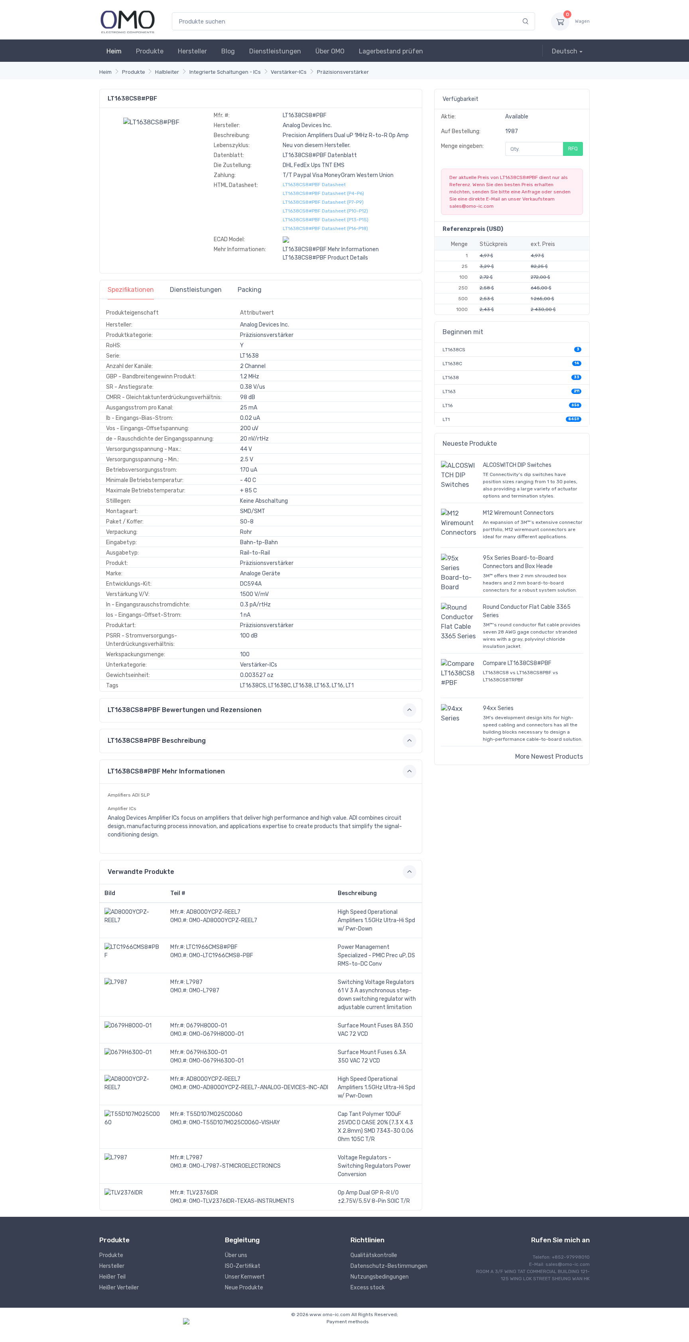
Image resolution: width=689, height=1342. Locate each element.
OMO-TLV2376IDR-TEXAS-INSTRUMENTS (241, 1201)
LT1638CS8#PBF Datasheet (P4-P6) (323, 193)
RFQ (573, 149)
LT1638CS (454, 349)
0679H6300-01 (206, 1052)
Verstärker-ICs (289, 72)
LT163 (449, 391)
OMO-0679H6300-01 (216, 1060)
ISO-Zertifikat (242, 1266)
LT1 (446, 419)
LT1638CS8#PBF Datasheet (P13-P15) (325, 219)
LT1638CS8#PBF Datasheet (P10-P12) (325, 211)
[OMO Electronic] (127, 21)
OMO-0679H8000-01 (216, 1034)
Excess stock (367, 1287)
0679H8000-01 (206, 1025)
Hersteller (192, 51)
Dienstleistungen (275, 51)
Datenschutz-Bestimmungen (388, 1266)
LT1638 (451, 377)
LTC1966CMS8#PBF (212, 947)
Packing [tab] (250, 289)
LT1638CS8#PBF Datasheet (314, 184)
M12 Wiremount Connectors (518, 513)
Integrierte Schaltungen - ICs (225, 72)
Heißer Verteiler (119, 1287)
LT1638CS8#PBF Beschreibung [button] (157, 740)
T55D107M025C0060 (214, 1114)
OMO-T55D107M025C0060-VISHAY (234, 1122)
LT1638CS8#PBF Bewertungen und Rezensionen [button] (185, 710)
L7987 (194, 982)
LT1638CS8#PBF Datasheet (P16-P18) (325, 228)
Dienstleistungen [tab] (196, 289)
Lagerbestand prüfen (391, 51)
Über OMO (329, 51)
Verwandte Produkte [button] (141, 872)
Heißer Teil (112, 1276)
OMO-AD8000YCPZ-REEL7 (223, 920)
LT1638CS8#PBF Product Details (325, 257)
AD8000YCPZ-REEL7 (213, 912)
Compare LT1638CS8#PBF (517, 663)
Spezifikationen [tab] (131, 289)
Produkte (149, 51)
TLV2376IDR (202, 1192)
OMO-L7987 (204, 990)
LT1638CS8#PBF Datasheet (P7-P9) (323, 202)
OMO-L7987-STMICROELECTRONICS (235, 1166)
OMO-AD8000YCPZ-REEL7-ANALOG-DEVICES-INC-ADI (258, 1087)
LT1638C (452, 363)
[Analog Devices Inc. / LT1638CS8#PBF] (151, 122)
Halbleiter (167, 72)
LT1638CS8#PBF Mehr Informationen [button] (166, 771)
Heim (114, 51)
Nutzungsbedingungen (379, 1276)
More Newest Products (549, 756)
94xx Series (498, 708)
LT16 (448, 405)
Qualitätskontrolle (373, 1255)
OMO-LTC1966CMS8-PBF (221, 955)
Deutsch (564, 51)
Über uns (236, 1255)
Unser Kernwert (245, 1276)
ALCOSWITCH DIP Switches (517, 465)
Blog (228, 51)
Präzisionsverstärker (343, 72)
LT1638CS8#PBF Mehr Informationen (331, 249)
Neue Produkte (244, 1287)
